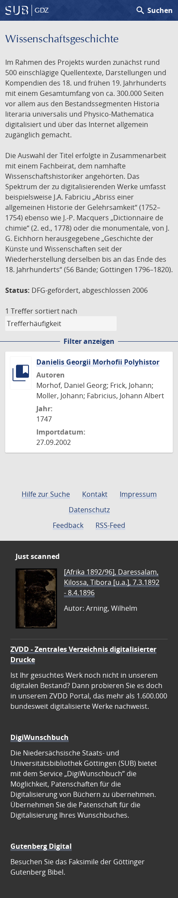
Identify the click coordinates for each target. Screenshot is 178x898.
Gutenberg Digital (41, 846)
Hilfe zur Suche (46, 494)
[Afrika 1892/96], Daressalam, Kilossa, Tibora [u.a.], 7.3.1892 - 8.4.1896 (111, 582)
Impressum (138, 494)
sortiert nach (56, 311)
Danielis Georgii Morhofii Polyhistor (97, 362)
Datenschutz (89, 509)
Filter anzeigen (89, 341)
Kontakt (95, 494)
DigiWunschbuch (39, 737)
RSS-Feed (110, 525)
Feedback (68, 525)
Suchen (154, 10)
